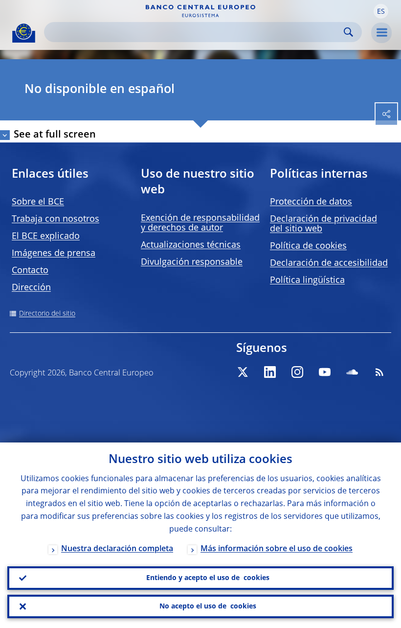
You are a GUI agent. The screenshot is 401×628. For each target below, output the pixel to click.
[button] (381, 11)
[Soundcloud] (352, 372)
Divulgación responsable (192, 262)
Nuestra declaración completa (117, 549)
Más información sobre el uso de (276, 549)
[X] (242, 372)
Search (348, 32)
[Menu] (381, 33)
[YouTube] (324, 372)
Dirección (31, 287)
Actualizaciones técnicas (191, 245)
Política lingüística (307, 280)
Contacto (30, 270)
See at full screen (55, 135)
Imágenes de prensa (53, 253)
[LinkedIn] (270, 372)
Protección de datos (311, 202)
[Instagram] (297, 372)
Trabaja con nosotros (55, 219)
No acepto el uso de (207, 606)
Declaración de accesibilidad (329, 263)
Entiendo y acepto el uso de (207, 578)
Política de (308, 246)
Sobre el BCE (38, 202)
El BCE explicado (46, 236)
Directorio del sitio (47, 313)
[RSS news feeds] (379, 372)
